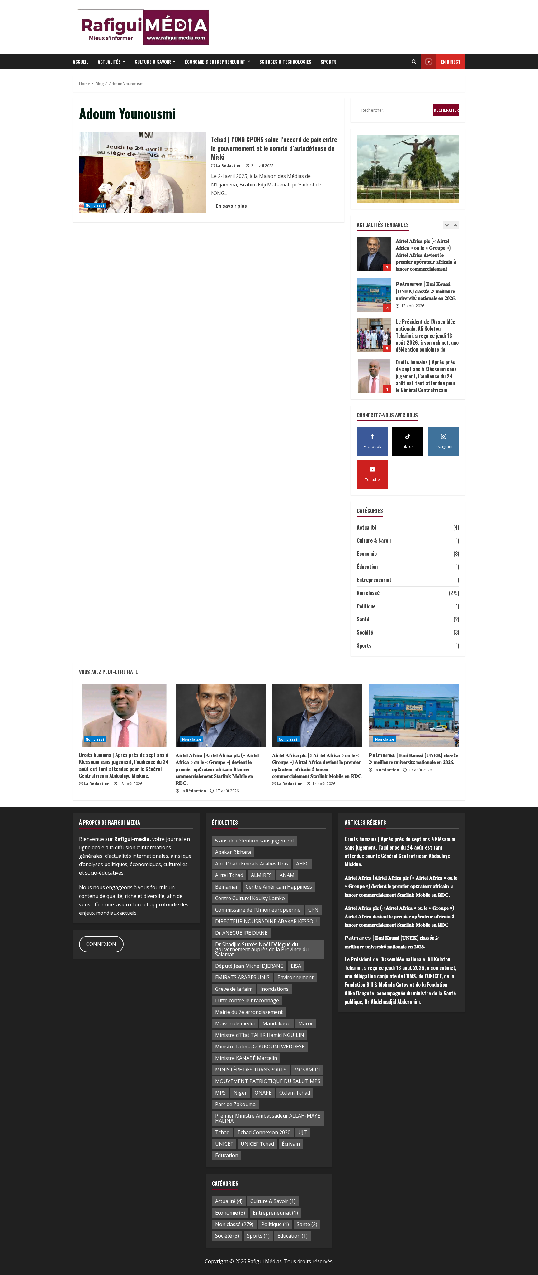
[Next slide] (455, 225)
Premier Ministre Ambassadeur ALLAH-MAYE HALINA (267, 1118)
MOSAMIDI (307, 1069)
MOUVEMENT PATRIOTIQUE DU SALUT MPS (267, 1081)
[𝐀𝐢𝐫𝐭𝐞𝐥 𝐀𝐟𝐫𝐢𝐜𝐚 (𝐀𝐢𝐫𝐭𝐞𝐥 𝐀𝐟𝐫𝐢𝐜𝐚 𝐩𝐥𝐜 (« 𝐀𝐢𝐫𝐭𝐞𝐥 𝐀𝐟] (221, 715)
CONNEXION (101, 944)
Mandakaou (276, 1023)
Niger (240, 1092)
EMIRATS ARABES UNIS (242, 977)
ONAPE (263, 1092)
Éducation (367, 566)
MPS (220, 1092)
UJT (302, 1132)
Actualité (366, 527)
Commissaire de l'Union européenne (257, 909)
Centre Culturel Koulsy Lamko (250, 898)
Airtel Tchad (229, 875)
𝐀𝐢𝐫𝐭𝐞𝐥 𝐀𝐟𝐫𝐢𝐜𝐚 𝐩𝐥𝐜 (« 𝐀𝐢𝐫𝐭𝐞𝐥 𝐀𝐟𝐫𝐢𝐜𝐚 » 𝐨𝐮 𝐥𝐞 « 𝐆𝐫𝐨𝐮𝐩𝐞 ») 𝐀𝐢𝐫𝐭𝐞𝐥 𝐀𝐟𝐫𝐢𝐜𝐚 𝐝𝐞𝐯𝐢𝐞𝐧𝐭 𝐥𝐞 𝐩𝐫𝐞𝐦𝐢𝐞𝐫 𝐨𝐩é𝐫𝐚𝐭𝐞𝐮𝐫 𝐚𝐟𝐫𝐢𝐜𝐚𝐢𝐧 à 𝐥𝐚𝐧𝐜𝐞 (374, 254)
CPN (313, 909)
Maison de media (235, 1023)
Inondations (274, 988)
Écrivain (291, 1143)
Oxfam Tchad (294, 1092)
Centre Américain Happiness (279, 886)
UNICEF (224, 1143)
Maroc (305, 1023)
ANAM (287, 875)
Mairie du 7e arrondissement (249, 1012)
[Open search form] (414, 62)
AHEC (302, 863)
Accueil (80, 61)
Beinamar (226, 886)
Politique (366, 606)
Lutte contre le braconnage (247, 1000)
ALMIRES (261, 875)
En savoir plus (234, 207)
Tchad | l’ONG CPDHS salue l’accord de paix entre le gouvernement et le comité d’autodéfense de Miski (142, 172)
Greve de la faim (233, 988)
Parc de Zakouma (235, 1104)
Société (365, 632)
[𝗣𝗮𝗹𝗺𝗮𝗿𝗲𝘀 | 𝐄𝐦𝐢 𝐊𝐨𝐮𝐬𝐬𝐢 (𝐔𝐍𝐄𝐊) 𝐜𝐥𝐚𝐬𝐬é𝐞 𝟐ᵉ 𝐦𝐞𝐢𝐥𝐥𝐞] (414, 715)
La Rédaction (229, 165)
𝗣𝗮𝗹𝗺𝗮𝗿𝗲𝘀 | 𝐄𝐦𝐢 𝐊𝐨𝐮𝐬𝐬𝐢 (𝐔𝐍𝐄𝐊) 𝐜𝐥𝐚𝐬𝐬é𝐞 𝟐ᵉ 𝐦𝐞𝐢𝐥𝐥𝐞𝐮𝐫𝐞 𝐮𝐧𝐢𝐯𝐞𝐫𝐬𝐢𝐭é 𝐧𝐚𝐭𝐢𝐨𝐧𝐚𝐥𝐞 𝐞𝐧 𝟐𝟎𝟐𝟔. (374, 295)
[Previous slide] (447, 225)
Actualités (109, 61)
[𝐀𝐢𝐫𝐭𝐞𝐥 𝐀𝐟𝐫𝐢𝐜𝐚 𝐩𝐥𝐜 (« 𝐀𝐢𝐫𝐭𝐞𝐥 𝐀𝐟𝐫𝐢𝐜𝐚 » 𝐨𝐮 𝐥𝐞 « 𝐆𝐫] (317, 715)
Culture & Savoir (153, 61)
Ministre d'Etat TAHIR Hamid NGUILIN (259, 1035)
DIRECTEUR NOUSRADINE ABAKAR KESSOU (266, 921)
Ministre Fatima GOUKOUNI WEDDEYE (259, 1046)
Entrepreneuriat (374, 579)
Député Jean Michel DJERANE (249, 965)
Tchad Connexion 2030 (263, 1132)
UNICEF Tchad (257, 1143)
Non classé (95, 205)
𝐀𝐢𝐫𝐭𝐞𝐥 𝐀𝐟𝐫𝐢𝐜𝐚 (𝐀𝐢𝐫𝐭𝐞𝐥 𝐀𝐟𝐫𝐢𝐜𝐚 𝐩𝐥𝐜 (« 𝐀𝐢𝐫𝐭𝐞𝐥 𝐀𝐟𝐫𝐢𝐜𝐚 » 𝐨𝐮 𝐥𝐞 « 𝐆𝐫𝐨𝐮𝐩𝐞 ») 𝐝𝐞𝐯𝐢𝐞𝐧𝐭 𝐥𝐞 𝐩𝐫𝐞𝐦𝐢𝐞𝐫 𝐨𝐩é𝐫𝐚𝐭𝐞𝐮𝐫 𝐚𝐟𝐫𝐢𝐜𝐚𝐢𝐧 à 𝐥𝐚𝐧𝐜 (217, 769)
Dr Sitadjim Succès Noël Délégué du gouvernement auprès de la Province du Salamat (262, 949)
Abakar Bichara (233, 852)
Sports (329, 61)
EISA (296, 965)
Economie (367, 553)
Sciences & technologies (285, 61)
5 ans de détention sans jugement (254, 840)
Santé (363, 619)
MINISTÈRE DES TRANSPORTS (250, 1069)
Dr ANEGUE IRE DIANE (241, 932)
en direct (450, 61)
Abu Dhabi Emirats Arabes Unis (251, 863)
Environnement (295, 977)
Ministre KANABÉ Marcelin (246, 1058)
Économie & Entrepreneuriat (215, 61)
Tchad (222, 1132)
